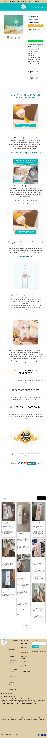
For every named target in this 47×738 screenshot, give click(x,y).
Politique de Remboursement (24, 651)
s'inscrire (36, 646)
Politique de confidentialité (24, 655)
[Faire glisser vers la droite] (22, 38)
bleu (39, 29)
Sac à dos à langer (13, 669)
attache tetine (12, 674)
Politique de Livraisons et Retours (23, 647)
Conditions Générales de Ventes (23, 665)
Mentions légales (24, 643)
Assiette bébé (12, 678)
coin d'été (11, 654)
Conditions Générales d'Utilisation (23, 660)
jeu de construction (13, 662)
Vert (30, 29)
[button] (5, 7)
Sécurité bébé (12, 671)
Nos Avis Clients (12, 687)
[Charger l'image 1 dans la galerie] (8, 38)
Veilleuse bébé (12, 649)
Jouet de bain (12, 664)
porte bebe (11, 667)
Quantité (30, 32)
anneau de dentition (13, 676)
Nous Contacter (12, 689)
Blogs (10, 684)
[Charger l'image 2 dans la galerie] (11, 38)
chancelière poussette (11, 657)
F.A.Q (22, 669)
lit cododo (11, 651)
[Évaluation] (15, 498)
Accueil (10, 644)
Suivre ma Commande (11, 682)
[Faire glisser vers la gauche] (5, 38)
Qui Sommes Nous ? (25, 671)
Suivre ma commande (7, 693)
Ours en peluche (12, 660)
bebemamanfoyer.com (10, 734)
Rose (34, 29)
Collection (11, 647)
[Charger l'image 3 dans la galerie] (15, 38)
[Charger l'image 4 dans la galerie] (19, 38)
